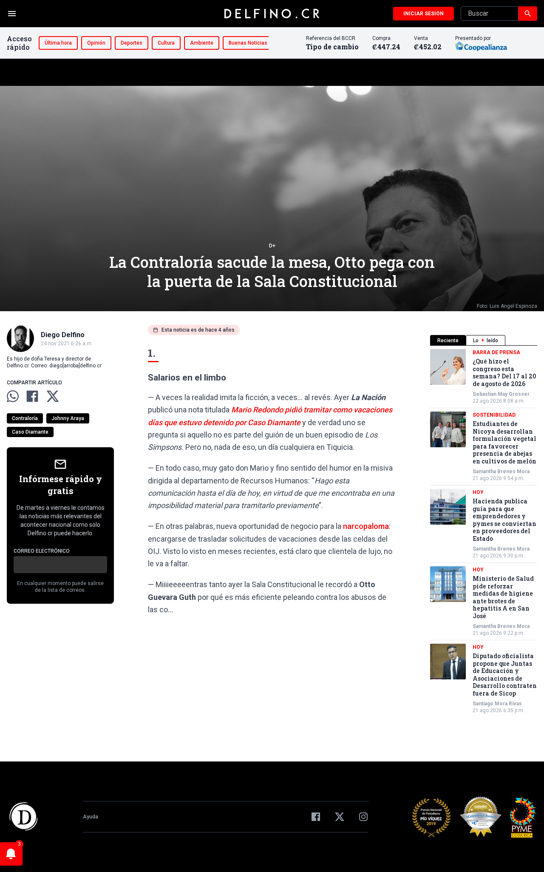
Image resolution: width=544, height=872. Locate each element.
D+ (272, 246)
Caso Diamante (30, 432)
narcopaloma (366, 526)
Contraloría (25, 418)
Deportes (131, 43)
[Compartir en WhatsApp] (13, 396)
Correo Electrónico (42, 551)
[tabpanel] (483, 531)
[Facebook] (316, 817)
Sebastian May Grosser (501, 394)
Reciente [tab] (448, 341)
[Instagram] (363, 817)
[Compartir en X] (53, 396)
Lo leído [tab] (485, 341)
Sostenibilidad (494, 415)
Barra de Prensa (496, 352)
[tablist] (483, 340)
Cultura (166, 43)
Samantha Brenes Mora (501, 471)
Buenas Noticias (248, 43)
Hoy (478, 492)
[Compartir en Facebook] (32, 396)
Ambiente (201, 43)
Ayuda (90, 817)
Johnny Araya (67, 418)
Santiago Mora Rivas (497, 704)
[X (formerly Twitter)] (339, 817)
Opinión (96, 43)
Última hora (58, 43)
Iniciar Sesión (423, 14)
